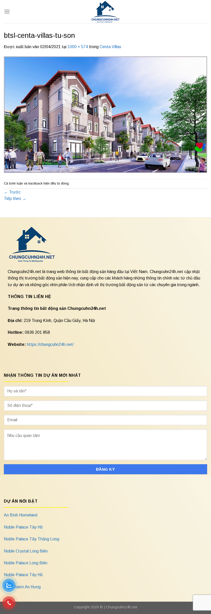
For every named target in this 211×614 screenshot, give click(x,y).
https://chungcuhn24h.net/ (50, 344)
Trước (12, 192)
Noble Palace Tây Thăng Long (31, 539)
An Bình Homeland (20, 515)
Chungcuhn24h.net (121, 607)
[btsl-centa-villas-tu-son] (105, 114)
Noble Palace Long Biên (25, 563)
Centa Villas (110, 47)
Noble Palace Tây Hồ (23, 527)
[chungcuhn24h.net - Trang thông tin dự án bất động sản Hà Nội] (105, 11)
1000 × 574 (77, 47)
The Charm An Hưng (22, 587)
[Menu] (7, 11)
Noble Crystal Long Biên (26, 551)
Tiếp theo (15, 198)
